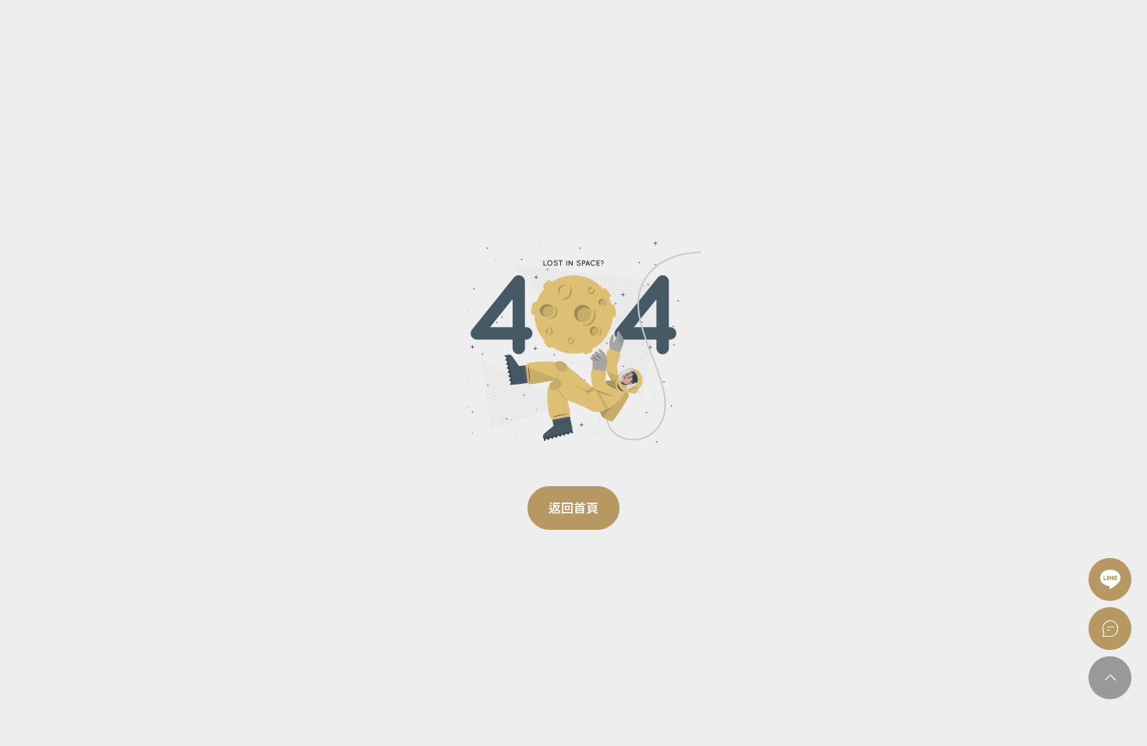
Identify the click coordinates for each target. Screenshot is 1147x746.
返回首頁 (573, 508)
